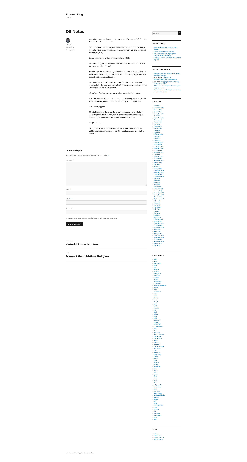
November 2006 (159, 223)
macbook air (158, 336)
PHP (155, 361)
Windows (157, 413)
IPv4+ (156, 316)
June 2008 (157, 203)
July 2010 (156, 164)
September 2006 (159, 227)
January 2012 (158, 144)
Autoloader (157, 263)
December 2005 (159, 235)
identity (156, 308)
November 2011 (158, 148)
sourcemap (157, 387)
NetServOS (157, 352)
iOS (155, 310)
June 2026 (157, 106)
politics (156, 365)
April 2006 (157, 231)
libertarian (157, 324)
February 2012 (158, 142)
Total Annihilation (159, 395)
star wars (157, 391)
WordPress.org (158, 439)
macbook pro (158, 338)
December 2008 (159, 193)
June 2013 (157, 136)
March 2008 (157, 207)
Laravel (156, 322)
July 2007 (157, 209)
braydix (156, 271)
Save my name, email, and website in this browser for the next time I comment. (92, 218)
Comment (70, 160)
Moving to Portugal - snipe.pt (163, 74)
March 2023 (157, 112)
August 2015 (158, 122)
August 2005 (158, 243)
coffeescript (157, 282)
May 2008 (157, 205)
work (155, 417)
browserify (157, 273)
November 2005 (159, 237)
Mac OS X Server (159, 334)
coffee (156, 280)
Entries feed (157, 435)
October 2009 (158, 175)
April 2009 (157, 185)
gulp (155, 304)
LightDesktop (158, 326)
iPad (155, 312)
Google (156, 302)
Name (68, 189)
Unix (155, 407)
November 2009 (159, 172)
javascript (157, 320)
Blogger (156, 269)
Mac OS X (157, 332)
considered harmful (160, 286)
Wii (155, 411)
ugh (155, 401)
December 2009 (159, 170)
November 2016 (159, 118)
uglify (155, 403)
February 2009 (158, 189)
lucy (155, 330)
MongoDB (157, 348)
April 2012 (157, 140)
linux (155, 328)
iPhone (156, 314)
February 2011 (158, 156)
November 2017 (159, 114)
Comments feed (159, 437)
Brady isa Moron (159, 90)
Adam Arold (157, 86)
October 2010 (158, 158)
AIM (155, 259)
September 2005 (159, 241)
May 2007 (157, 213)
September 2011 (159, 152)
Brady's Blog (74, 14)
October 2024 (158, 110)
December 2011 (158, 146)
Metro (156, 340)
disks (155, 290)
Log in (156, 433)
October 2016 (158, 120)
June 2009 (157, 181)
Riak (155, 383)
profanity (157, 367)
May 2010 (157, 166)
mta (155, 350)
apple (155, 261)
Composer (157, 284)
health (156, 306)
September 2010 (159, 160)
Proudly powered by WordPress (84, 453)
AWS (155, 265)
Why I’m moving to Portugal (162, 56)
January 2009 (158, 191)
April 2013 (157, 138)
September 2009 (159, 177)
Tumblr (156, 397)
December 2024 (159, 108)
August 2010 (158, 162)
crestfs (156, 288)
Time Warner (158, 393)
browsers (157, 275)
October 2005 (158, 239)
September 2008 (159, 199)
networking (157, 354)
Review (156, 381)
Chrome (156, 277)
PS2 (155, 369)
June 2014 (157, 130)
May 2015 (157, 124)
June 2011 (157, 154)
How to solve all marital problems (164, 52)
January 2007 (158, 221)
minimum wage (159, 346)
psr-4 (156, 373)
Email (68, 199)
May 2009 (157, 183)
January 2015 (158, 126)
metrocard (157, 342)
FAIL (155, 296)
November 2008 (159, 195)
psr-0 (156, 371)
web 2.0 (156, 409)
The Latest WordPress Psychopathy (165, 54)
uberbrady (69, 44)
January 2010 (158, 168)
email (155, 294)
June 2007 (157, 211)
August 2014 (158, 128)
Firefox (156, 298)
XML (155, 419)
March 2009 (158, 187)
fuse (155, 300)
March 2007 (157, 217)
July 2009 (157, 179)
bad (155, 267)
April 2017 (157, 116)
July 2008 (157, 201)
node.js (156, 356)
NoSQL (156, 358)
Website (69, 208)
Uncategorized (70, 50)
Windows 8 (157, 415)
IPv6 (155, 318)
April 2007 (157, 215)
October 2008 (158, 197)
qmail (155, 375)
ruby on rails (158, 385)
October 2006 (158, 225)
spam (155, 389)
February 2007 (158, 219)
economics (157, 292)
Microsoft (157, 344)
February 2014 (158, 134)
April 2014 (157, 132)
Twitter (156, 399)
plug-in (156, 363)
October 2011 (158, 150)
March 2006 (158, 233)
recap (155, 379)
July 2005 (157, 245)
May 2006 (157, 229)
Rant (155, 377)
